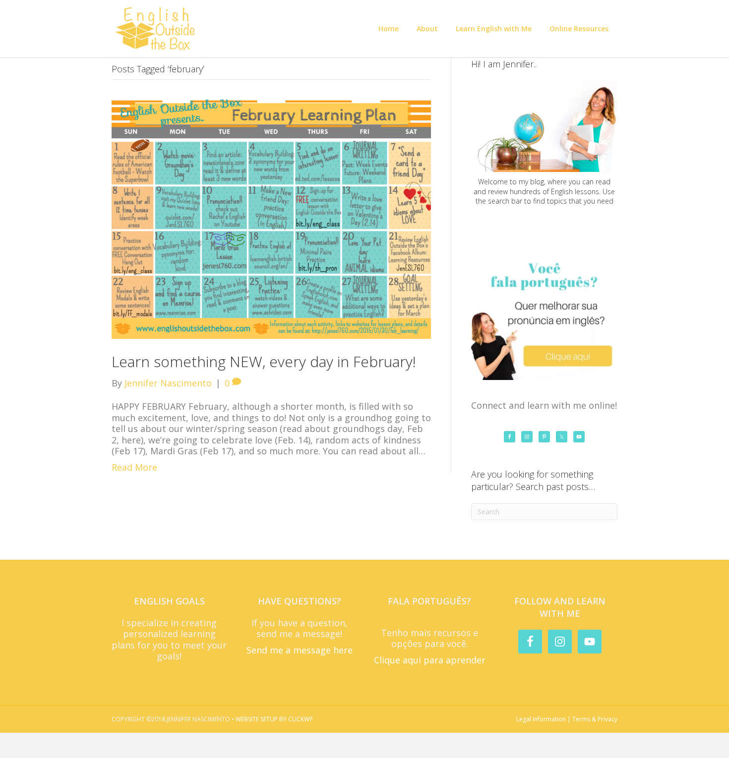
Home (388, 28)
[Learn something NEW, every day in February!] (271, 218)
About (427, 28)
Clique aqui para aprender (430, 660)
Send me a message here (299, 650)
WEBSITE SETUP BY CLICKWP (274, 719)
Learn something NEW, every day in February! (264, 361)
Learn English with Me (494, 28)
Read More (134, 467)
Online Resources (578, 28)
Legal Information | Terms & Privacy (566, 719)
